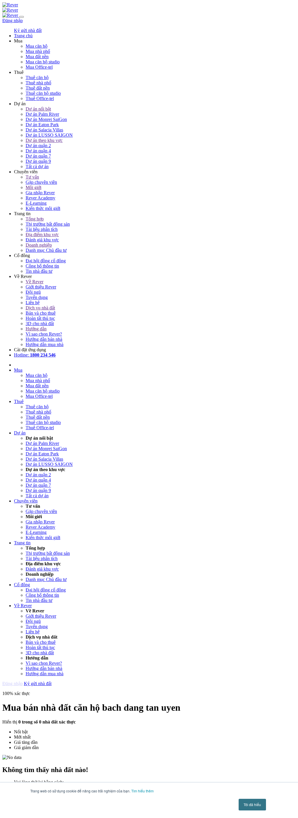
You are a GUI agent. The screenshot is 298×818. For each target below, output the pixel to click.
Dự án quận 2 (38, 145)
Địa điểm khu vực (42, 234)
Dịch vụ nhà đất (40, 307)
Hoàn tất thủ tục (40, 318)
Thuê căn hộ (37, 77)
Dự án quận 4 (38, 150)
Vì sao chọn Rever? (44, 334)
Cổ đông (22, 584)
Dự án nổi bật (38, 108)
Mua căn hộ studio (43, 61)
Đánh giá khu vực (42, 239)
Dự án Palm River (42, 114)
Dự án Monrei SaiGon (46, 119)
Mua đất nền (37, 56)
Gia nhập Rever (40, 192)
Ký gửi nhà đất (28, 30)
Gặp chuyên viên (41, 182)
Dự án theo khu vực (44, 140)
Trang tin (22, 542)
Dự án (20, 432)
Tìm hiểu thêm (142, 790)
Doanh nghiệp (39, 245)
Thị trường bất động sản (48, 224)
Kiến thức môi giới (43, 208)
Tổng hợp (35, 218)
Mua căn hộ (36, 46)
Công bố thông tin (42, 265)
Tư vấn (32, 176)
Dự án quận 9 (38, 161)
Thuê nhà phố (38, 82)
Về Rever (34, 281)
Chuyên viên (26, 500)
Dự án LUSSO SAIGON (49, 135)
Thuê (19, 401)
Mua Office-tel (39, 67)
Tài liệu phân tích (42, 229)
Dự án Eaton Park (42, 124)
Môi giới (33, 187)
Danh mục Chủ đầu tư (46, 250)
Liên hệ (33, 302)
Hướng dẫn (36, 328)
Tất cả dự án (37, 166)
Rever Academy (40, 197)
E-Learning (36, 203)
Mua (18, 370)
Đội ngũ (33, 292)
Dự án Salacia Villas (44, 129)
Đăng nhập (12, 20)
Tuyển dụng (37, 297)
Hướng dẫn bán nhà (44, 339)
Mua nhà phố (38, 51)
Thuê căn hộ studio (43, 93)
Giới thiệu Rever (41, 286)
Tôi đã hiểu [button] (252, 804)
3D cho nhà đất (40, 323)
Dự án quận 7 (38, 156)
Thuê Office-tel (40, 98)
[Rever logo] (10, 4)
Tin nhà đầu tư (39, 271)
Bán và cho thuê (41, 313)
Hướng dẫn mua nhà (44, 344)
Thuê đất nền (38, 87)
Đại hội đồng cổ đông (46, 260)
